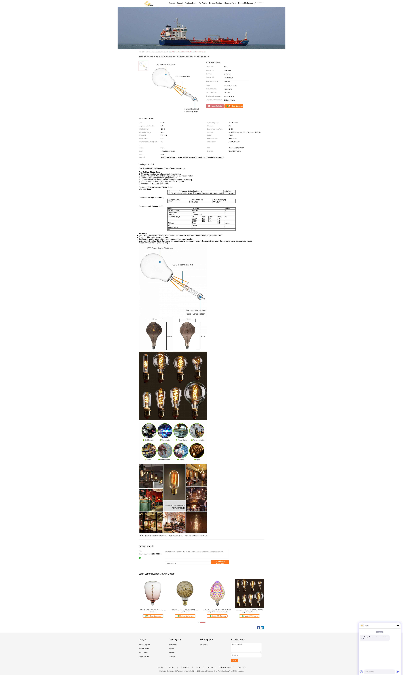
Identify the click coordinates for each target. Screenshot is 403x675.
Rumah (172, 3)
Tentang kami (190, 3)
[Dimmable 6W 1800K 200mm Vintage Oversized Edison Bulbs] (217, 593)
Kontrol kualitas (215, 3)
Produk (180, 3)
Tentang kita (185, 667)
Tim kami (172, 656)
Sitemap (210, 667)
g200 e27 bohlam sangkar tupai (155, 535)
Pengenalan (173, 645)
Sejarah (171, 648)
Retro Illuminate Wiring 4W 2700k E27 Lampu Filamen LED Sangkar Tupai (185, 611)
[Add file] (361, 671)
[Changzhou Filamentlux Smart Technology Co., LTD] (149, 4)
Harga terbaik (216, 106)
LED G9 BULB (143, 652)
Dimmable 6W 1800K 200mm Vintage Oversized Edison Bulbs (217, 611)
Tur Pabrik (203, 3)
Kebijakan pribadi (225, 667)
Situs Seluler (242, 667)
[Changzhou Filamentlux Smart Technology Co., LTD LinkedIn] (262, 627)
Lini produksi (204, 645)
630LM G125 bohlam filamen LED (196, 535)
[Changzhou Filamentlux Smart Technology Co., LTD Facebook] (258, 627)
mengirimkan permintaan (220, 562)
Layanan (172, 652)
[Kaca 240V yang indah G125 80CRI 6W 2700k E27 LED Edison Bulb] (249, 593)
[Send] (397, 671)
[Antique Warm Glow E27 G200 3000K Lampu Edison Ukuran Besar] (153, 593)
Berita (198, 667)
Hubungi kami (230, 3)
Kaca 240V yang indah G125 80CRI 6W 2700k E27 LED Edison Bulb (250, 611)
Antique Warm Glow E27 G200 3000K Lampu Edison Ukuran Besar (153, 611)
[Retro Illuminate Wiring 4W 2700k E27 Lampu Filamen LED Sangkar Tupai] (185, 593)
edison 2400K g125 (175, 535)
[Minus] (397, 625)
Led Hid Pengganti (144, 645)
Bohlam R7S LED (144, 656)
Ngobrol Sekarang (245, 3)
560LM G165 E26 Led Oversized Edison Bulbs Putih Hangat (187, 52)
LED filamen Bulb (144, 648)
